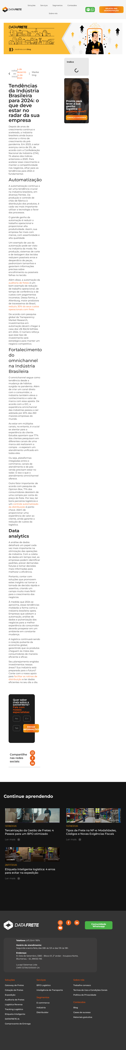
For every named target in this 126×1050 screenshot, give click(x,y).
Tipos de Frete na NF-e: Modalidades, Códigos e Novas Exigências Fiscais (91, 832)
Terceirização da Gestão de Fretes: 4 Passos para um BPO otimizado (29, 832)
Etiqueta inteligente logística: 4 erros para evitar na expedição (30, 871)
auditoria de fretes (19, 282)
